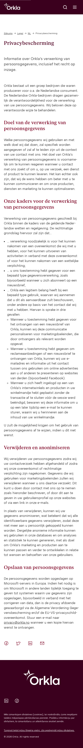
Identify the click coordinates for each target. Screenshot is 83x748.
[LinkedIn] (31, 643)
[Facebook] (7, 643)
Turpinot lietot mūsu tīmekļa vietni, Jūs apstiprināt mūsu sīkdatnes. (39, 730)
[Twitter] (19, 643)
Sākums (8, 33)
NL (29, 33)
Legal (20, 33)
